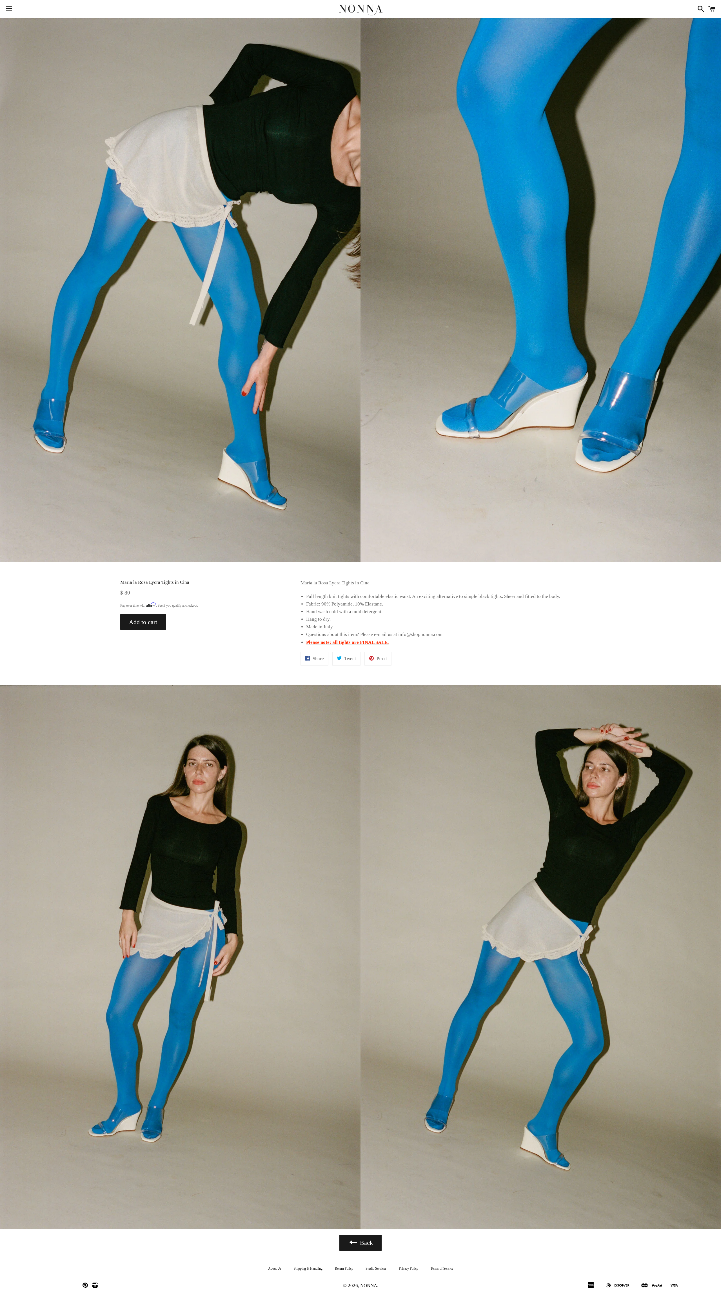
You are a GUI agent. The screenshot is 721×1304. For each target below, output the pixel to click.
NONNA (368, 1285)
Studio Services (376, 1268)
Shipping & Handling (308, 1268)
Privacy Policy (408, 1268)
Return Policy (344, 1268)
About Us (274, 1268)
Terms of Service (442, 1268)
